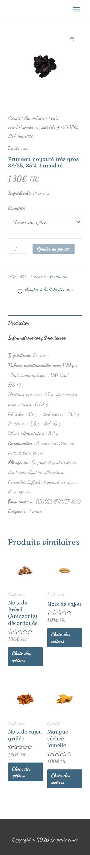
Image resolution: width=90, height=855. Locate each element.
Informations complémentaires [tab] (36, 337)
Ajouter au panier (53, 248)
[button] (72, 39)
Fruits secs (18, 148)
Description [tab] (19, 323)
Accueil (14, 118)
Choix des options (21, 656)
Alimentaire (34, 118)
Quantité (16, 208)
